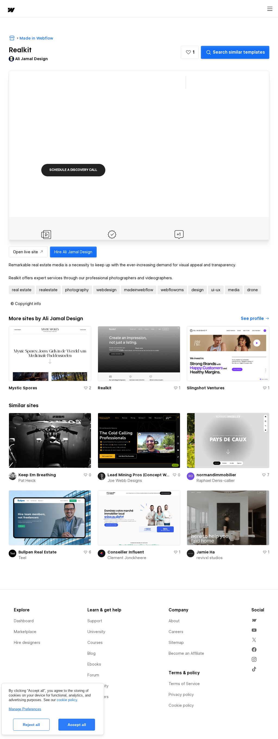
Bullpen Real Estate (37, 552)
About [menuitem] (174, 621)
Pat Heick (27, 480)
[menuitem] (254, 620)
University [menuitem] (96, 632)
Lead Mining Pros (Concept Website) (139, 475)
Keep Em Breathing (37, 475)
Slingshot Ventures (206, 388)
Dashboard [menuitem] (24, 621)
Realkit (104, 388)
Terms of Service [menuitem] (184, 684)
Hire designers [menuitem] (27, 642)
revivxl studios (210, 558)
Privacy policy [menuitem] (181, 694)
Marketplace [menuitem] (25, 632)
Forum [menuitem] (93, 675)
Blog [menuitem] (91, 653)
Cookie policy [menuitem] (181, 705)
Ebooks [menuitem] (94, 664)
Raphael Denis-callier (216, 480)
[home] (11, 10)
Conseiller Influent (126, 552)
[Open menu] (270, 9)
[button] (190, 52)
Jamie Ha (206, 552)
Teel (22, 558)
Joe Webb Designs (125, 480)
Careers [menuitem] (176, 632)
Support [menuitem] (94, 621)
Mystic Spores (23, 388)
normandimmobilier (216, 475)
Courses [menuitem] (95, 642)
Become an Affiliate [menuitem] (186, 653)
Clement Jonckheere (127, 558)
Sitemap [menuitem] (176, 642)
